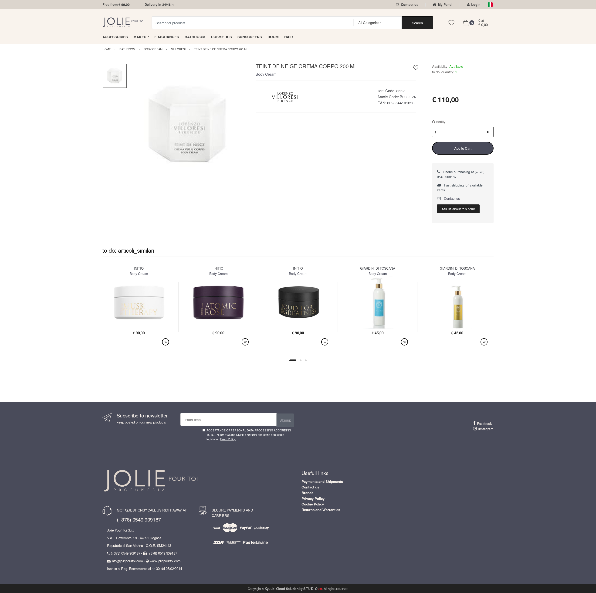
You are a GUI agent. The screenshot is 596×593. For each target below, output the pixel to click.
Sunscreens (249, 36)
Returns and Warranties (320, 509)
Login (476, 4)
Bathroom (195, 36)
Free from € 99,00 (116, 4)
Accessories (115, 36)
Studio (312, 588)
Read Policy (228, 439)
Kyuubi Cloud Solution (281, 588)
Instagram (486, 428)
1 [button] (292, 360)
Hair (288, 36)
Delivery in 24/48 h (159, 4)
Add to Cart (462, 148)
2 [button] (300, 360)
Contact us (409, 4)
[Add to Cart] (165, 342)
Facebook (484, 423)
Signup (285, 420)
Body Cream (266, 74)
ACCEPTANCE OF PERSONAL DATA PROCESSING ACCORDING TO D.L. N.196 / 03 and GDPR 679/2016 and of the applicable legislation (249, 434)
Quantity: (439, 121)
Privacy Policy (313, 498)
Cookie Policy (312, 504)
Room (273, 36)
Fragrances (166, 36)
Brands (307, 492)
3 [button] (306, 360)
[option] (188, 125)
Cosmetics (221, 36)
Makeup (141, 36)
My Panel (445, 4)
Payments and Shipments (322, 481)
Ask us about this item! (458, 209)
